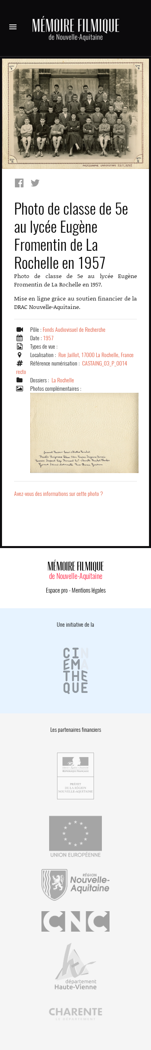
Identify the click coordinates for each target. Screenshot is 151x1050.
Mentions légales (88, 590)
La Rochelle (63, 380)
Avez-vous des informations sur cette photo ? (58, 494)
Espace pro (57, 590)
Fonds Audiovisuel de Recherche (74, 329)
